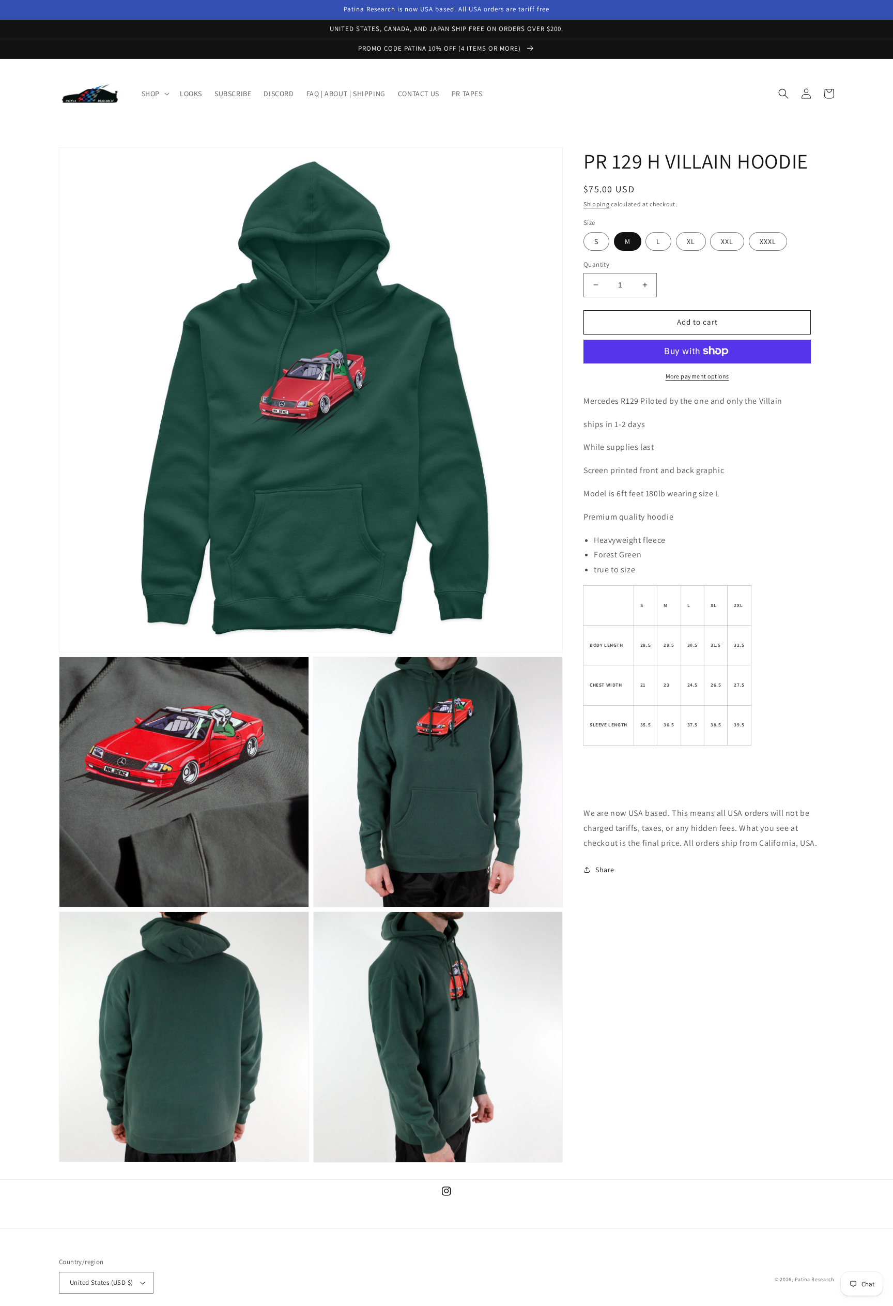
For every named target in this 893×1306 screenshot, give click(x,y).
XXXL (768, 241)
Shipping (596, 204)
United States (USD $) (101, 1282)
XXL (727, 241)
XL (691, 241)
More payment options (697, 375)
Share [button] (604, 869)
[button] (154, 93)
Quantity (596, 264)
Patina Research (815, 1279)
